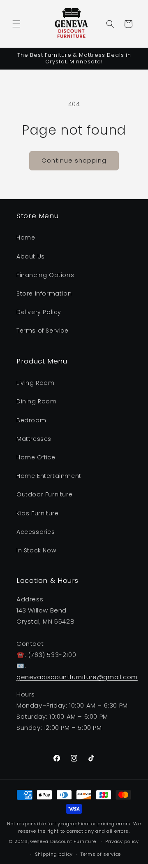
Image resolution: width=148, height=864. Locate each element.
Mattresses (33, 439)
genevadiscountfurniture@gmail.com (77, 677)
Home (25, 237)
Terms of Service (42, 330)
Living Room (35, 383)
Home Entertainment (48, 476)
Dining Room (36, 401)
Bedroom (31, 420)
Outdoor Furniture (44, 494)
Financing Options (45, 275)
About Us (30, 256)
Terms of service (101, 854)
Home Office (36, 457)
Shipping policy (54, 854)
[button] (16, 24)
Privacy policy (122, 841)
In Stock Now (36, 550)
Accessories (35, 532)
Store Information (44, 293)
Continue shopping (74, 160)
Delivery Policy (38, 312)
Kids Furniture (37, 513)
